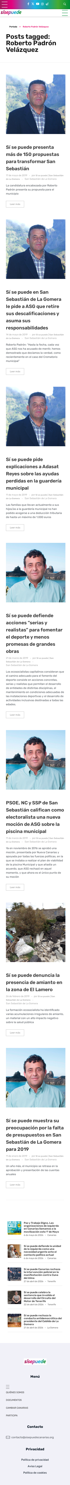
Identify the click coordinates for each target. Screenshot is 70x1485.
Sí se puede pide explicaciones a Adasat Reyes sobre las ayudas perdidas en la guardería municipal (34, 474)
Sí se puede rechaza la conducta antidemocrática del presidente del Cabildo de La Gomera (43, 1320)
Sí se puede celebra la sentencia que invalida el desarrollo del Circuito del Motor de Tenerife (40, 1297)
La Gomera (52, 1327)
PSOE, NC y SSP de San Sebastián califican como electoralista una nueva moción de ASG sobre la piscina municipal (35, 817)
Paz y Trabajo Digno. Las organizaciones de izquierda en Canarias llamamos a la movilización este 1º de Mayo (41, 1227)
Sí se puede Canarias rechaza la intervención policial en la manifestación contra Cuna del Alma (42, 1274)
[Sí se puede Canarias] (11, 12)
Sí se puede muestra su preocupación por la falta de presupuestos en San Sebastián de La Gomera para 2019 (35, 1135)
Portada (13, 27)
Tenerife (51, 1281)
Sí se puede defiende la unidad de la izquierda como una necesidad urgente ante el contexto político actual (42, 1250)
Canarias (51, 1235)
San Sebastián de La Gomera (41, 179)
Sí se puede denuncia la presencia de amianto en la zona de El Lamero (34, 982)
